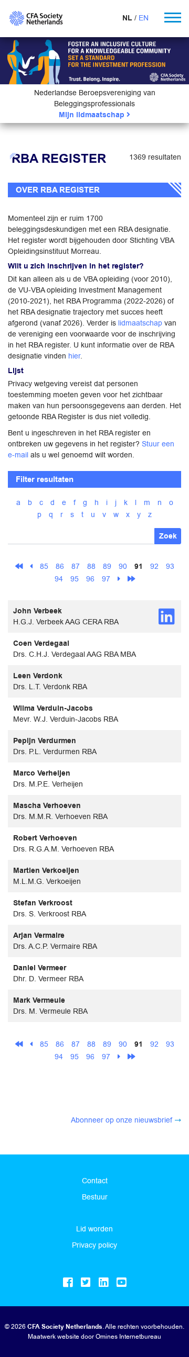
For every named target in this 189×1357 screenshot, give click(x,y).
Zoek (168, 536)
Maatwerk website (53, 1336)
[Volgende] (119, 578)
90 (123, 566)
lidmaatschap (140, 323)
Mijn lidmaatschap (93, 114)
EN (144, 18)
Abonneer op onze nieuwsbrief (121, 1120)
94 (59, 579)
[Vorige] (31, 566)
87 (75, 566)
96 (90, 579)
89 (107, 566)
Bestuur (95, 1197)
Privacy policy (94, 1245)
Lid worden (94, 1229)
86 (60, 566)
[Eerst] (19, 566)
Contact (95, 1180)
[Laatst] (131, 578)
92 (154, 566)
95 (74, 579)
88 (91, 566)
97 (106, 579)
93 (170, 566)
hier (74, 356)
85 (44, 566)
